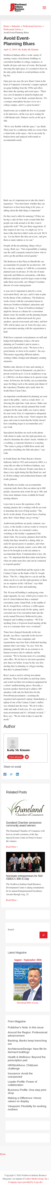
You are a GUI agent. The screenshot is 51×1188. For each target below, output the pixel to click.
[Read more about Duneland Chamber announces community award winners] (25, 808)
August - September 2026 (28, 960)
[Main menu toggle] (44, 7)
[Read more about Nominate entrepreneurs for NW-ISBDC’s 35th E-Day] (25, 861)
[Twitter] (11, 774)
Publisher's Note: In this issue (26, 1027)
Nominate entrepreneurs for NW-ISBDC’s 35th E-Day (24, 877)
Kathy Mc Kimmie (18, 750)
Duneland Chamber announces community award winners (23, 824)
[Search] (43, 935)
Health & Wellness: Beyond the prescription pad (27, 1059)
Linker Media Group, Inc (36, 1178)
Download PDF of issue (27, 1002)
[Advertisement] (25, 170)
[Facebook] (5, 774)
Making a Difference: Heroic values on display (25, 1099)
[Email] (27, 757)
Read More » (12, 846)
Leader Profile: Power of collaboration (22, 1083)
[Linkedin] (17, 774)
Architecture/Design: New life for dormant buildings (27, 1050)
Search (11, 929)
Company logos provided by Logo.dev (25, 1181)
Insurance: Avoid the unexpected (20, 1075)
